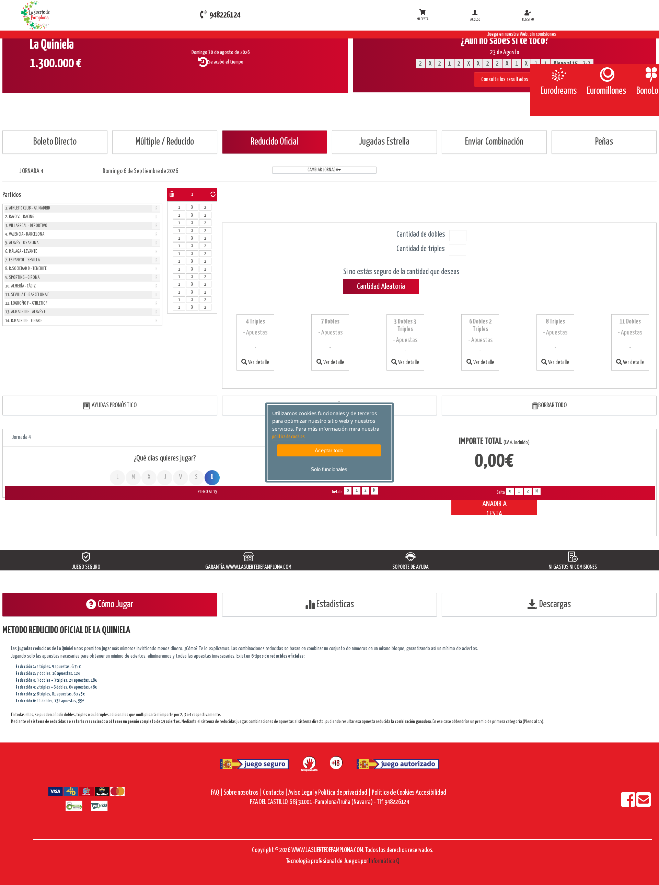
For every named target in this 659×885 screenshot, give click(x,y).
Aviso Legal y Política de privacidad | (330, 793)
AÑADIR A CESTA (494, 507)
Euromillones (606, 91)
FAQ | (217, 793)
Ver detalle (258, 362)
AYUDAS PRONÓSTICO (113, 405)
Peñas (604, 142)
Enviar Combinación (494, 142)
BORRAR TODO (552, 405)
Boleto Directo (55, 142)
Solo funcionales (329, 469)
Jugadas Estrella (384, 142)
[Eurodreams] (558, 74)
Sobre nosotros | (242, 793)
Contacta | (275, 793)
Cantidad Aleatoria (381, 287)
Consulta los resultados (504, 79)
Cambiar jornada (323, 170)
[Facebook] (628, 804)
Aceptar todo (329, 450)
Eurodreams (559, 91)
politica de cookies (288, 436)
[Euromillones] (607, 74)
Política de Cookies (393, 793)
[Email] (643, 804)
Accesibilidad (431, 793)
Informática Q (384, 861)
